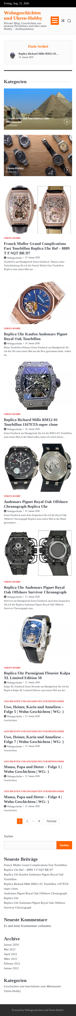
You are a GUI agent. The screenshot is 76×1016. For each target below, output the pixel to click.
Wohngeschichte (14, 258)
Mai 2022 (10, 949)
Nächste (52, 821)
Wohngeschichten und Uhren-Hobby (23, 15)
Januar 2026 (11, 944)
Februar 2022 (12, 963)
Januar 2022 (11, 968)
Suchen (8, 836)
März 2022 (10, 958)
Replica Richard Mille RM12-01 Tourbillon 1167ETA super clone (37, 54)
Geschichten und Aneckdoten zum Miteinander (34, 701)
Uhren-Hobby (15, 168)
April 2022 (10, 954)
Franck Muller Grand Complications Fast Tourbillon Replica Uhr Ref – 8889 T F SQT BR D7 (37, 248)
